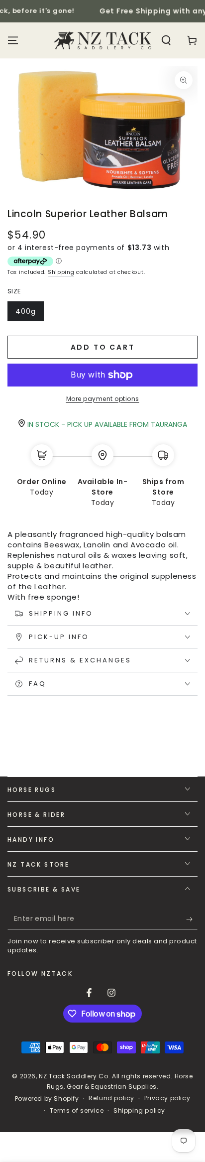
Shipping (61, 272)
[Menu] (13, 40)
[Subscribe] (192, 919)
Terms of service (77, 1111)
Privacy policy (167, 1098)
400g (29, 313)
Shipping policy (139, 1111)
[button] (166, 40)
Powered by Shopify (47, 1099)
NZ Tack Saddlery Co (73, 1076)
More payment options (102, 398)
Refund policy (111, 1098)
